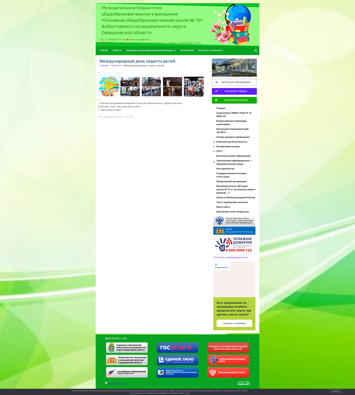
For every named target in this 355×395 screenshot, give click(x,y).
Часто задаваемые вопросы (232, 202)
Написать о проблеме (234, 323)
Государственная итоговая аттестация (231, 175)
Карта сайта (223, 206)
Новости (116, 50)
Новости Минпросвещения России (235, 197)
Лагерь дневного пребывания (232, 137)
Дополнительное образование (233, 155)
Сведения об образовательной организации (149, 50)
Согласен (335, 391)
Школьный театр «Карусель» (232, 211)
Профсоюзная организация (231, 181)
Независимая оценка (228, 146)
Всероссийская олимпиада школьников (231, 123)
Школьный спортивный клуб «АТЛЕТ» (232, 131)
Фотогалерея (187, 50)
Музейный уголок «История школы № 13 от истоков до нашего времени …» (235, 189)
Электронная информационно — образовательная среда (234, 162)
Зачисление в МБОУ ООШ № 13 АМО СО (234, 114)
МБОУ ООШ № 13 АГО (116, 338)
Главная (103, 50)
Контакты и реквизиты (210, 50)
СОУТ (219, 151)
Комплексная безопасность (231, 141)
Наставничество (225, 168)
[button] (255, 50)
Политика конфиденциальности (230, 257)
